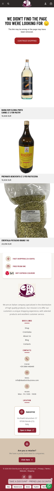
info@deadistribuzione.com (27, 380)
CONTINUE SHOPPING (27, 41)
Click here (25, 460)
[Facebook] (24, 477)
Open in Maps (25, 430)
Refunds (23, 471)
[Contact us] (49, 486)
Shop (27, 328)
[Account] (45, 3)
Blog (27, 340)
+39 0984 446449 (27, 366)
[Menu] (3, 4)
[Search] (8, 3)
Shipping (31, 471)
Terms (47, 468)
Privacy (41, 468)
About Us (27, 336)
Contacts (27, 344)
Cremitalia (27, 332)
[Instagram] (30, 477)
